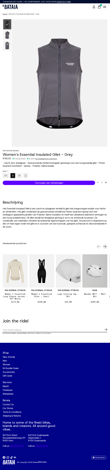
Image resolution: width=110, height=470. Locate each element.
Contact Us (8, 404)
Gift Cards (7, 375)
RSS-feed (42, 462)
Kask (94, 290)
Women (6, 364)
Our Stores (8, 408)
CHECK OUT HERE (63, 2)
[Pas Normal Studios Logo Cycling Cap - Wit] (68, 271)
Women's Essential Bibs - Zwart (41, 295)
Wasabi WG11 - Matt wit (95, 295)
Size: (5, 171)
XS (5, 175)
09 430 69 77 (17, 446)
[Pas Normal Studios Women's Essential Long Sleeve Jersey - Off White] (15, 271)
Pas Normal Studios (11, 150)
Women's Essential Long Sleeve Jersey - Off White (15, 296)
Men (5, 360)
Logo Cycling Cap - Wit (68, 295)
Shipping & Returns (12, 415)
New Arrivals (9, 357)
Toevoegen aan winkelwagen (49, 182)
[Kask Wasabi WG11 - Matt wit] (94, 271)
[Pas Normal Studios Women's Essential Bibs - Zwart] (41, 271)
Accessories (9, 372)
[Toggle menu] (104, 7)
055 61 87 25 (41, 446)
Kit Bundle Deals (11, 368)
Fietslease (7, 390)
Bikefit (6, 386)
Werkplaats (8, 393)
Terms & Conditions (12, 412)
